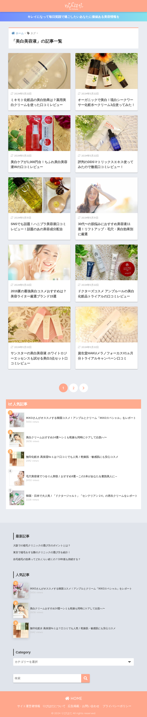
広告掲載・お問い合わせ (83, 706)
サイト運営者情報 (28, 706)
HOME (75, 698)
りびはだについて (53, 706)
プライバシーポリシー (117, 706)
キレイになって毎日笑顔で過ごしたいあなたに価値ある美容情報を (73, 16)
